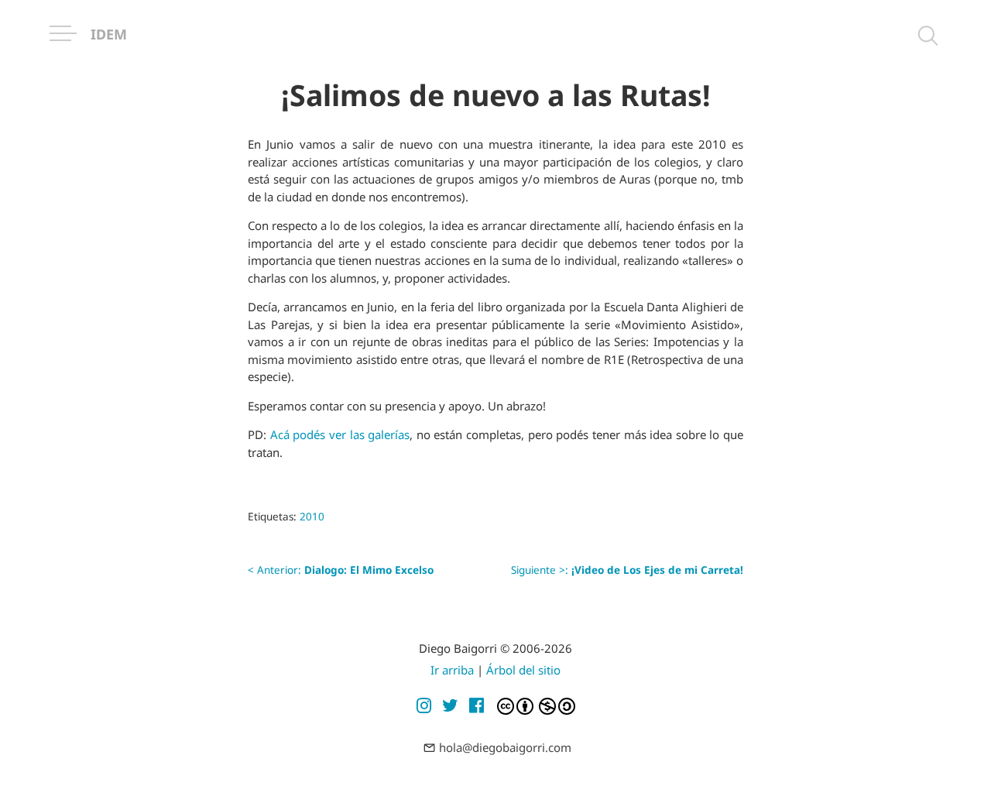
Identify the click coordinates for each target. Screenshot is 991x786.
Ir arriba (452, 670)
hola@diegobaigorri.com (505, 747)
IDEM (109, 34)
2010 (312, 516)
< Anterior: (341, 570)
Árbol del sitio (523, 670)
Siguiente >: (627, 570)
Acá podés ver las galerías (340, 434)
